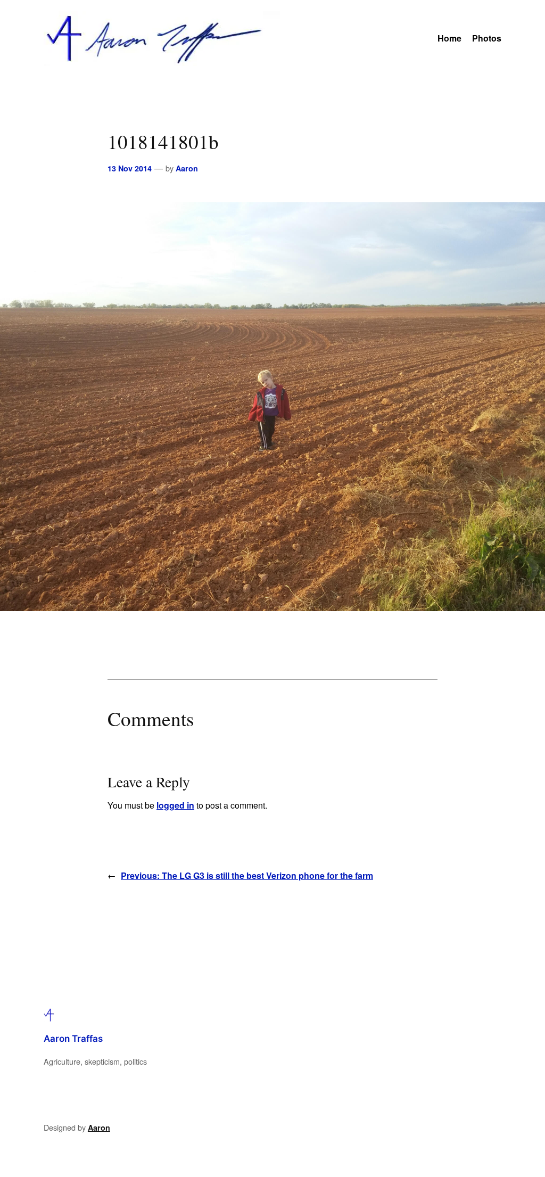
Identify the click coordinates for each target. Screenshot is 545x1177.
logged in (175, 805)
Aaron (187, 168)
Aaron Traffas (73, 1038)
